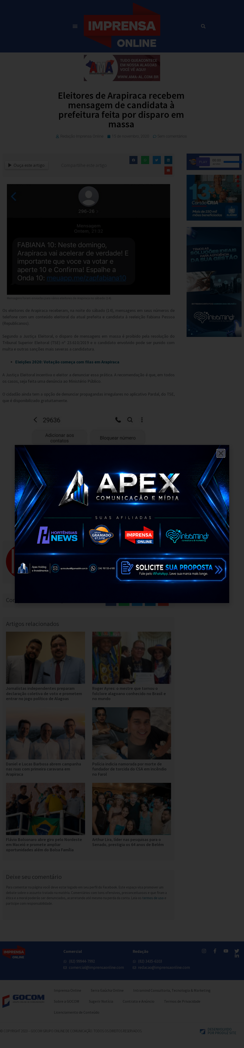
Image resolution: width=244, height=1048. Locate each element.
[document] (122, 524)
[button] (220, 453)
